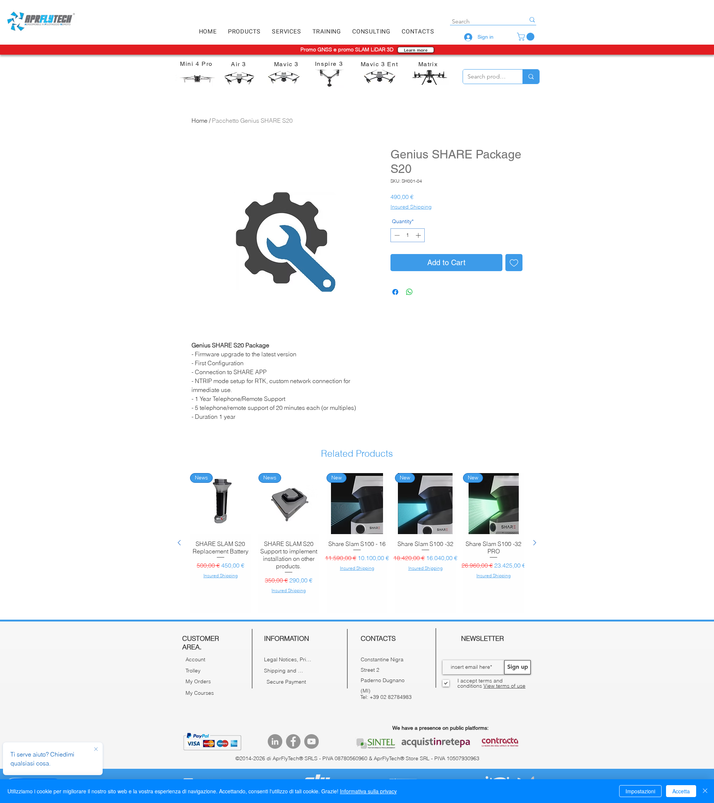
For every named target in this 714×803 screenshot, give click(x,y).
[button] (244, 31)
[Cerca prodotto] (530, 77)
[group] (357, 543)
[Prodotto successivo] (534, 542)
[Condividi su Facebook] (395, 292)
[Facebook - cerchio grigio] (293, 741)
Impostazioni (640, 791)
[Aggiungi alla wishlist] (513, 262)
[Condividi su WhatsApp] (409, 292)
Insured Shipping (411, 206)
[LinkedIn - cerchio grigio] (275, 741)
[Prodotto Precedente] (179, 542)
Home (200, 120)
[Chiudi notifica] (96, 749)
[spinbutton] (407, 235)
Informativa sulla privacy (368, 791)
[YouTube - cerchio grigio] (311, 741)
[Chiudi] (705, 791)
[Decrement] (396, 235)
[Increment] (419, 235)
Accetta (681, 791)
